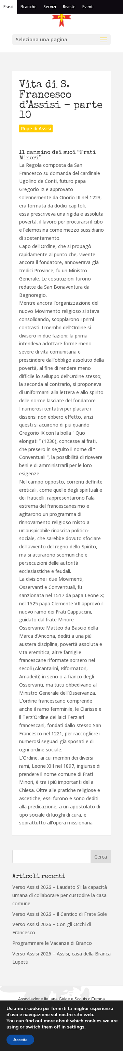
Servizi (49, 7)
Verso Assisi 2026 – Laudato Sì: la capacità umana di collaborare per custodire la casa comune (59, 895)
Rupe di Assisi (36, 128)
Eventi (88, 7)
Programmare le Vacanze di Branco (52, 943)
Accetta (20, 1039)
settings (75, 1027)
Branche (28, 7)
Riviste (69, 7)
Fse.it (8, 7)
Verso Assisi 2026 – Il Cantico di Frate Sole (59, 914)
